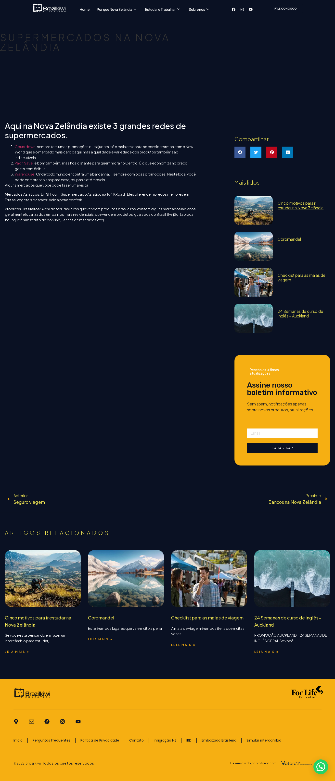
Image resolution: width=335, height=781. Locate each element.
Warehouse (24, 174)
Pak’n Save (24, 163)
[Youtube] (251, 9)
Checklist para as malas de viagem (301, 277)
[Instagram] (242, 9)
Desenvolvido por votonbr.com (253, 763)
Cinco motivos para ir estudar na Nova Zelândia (300, 205)
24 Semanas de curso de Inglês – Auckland (300, 313)
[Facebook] (233, 9)
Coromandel (289, 239)
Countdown (25, 146)
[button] (239, 152)
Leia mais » (17, 652)
